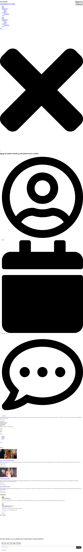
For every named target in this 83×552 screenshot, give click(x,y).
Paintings (5, 23)
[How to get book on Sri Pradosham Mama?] (8, 458)
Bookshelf (3, 12)
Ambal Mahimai (6, 13)
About (3, 6)
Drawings (5, 22)
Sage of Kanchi (3, 1)
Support (3, 15)
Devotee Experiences (5, 8)
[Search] (0, 151)
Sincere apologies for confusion (5, 486)
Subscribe (78, 547)
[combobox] (4, 29)
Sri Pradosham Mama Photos (5, 478)
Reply (3, 503)
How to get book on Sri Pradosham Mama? (7, 460)
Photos (5, 10)
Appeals (3, 7)
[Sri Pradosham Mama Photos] (8, 476)
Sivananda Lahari (6, 14)
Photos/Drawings (4, 9)
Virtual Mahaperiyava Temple (7, 3)
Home (3, 5)
